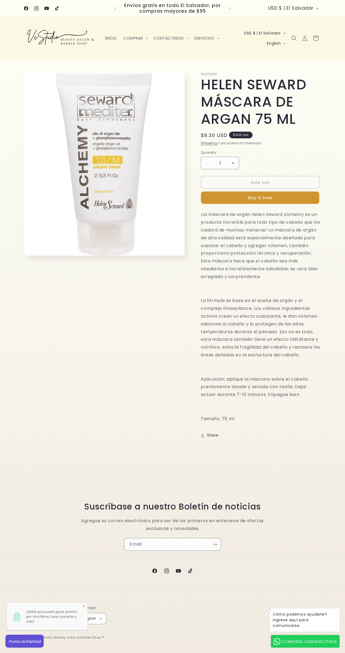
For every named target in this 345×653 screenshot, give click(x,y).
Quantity (208, 152)
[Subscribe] (215, 544)
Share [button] (213, 435)
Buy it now (260, 198)
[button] (135, 38)
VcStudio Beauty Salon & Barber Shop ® (71, 637)
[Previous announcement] (115, 8)
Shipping (209, 143)
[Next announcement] (230, 8)
